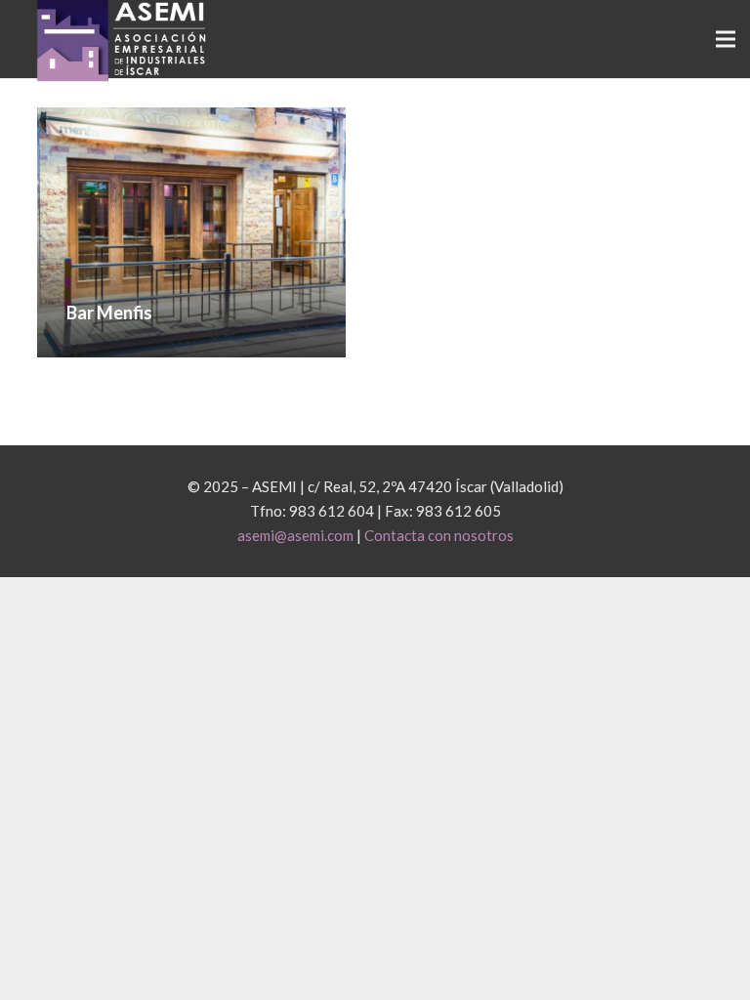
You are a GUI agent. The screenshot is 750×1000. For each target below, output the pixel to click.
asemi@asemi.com (295, 535)
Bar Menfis (109, 312)
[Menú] (725, 39)
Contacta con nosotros (439, 535)
